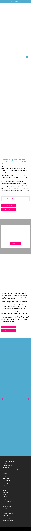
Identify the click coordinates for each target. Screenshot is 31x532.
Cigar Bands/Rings (7, 480)
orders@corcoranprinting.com (13, 469)
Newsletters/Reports (7, 506)
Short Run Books (6, 519)
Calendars (5, 476)
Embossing (5, 492)
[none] (27, 198)
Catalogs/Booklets (7, 478)
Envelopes (5, 494)
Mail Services (6, 499)
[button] (15, 199)
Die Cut (4, 482)
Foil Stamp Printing (7, 497)
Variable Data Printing (8, 520)
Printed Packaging (7, 501)
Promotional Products (8, 513)
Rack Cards (5, 515)
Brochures (5, 473)
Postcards (5, 508)
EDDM (4, 490)
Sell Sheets (5, 517)
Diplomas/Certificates (8, 483)
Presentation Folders (7, 512)
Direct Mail (5, 485)
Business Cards (6, 475)
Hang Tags (5, 496)
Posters (4, 510)
